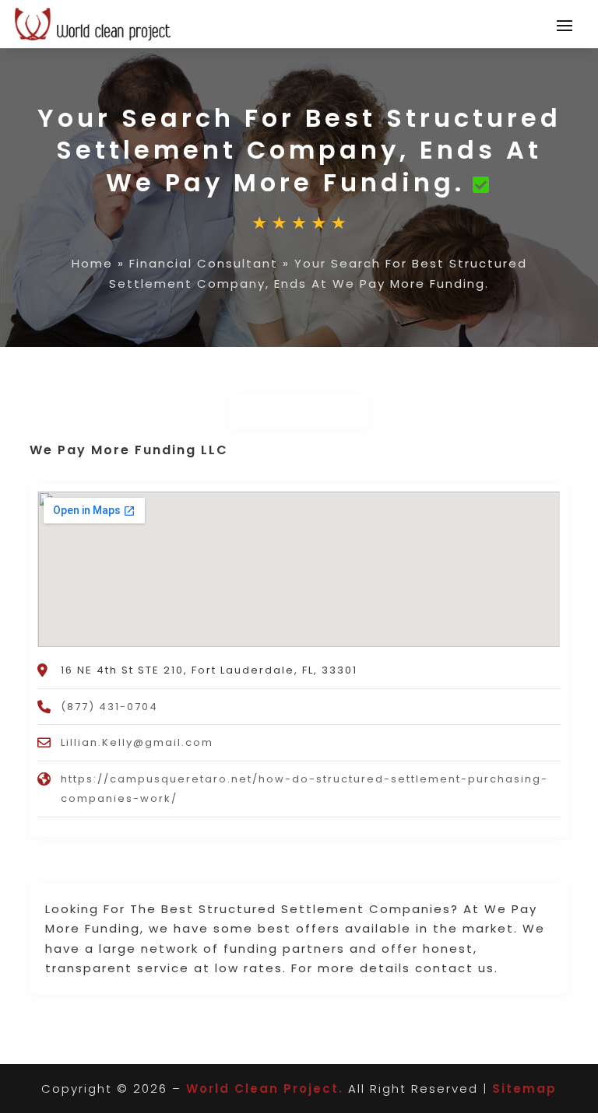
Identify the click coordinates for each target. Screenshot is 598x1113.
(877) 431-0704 (109, 706)
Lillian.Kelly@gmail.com (137, 742)
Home (92, 263)
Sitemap (524, 1088)
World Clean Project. (264, 1088)
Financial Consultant (203, 263)
